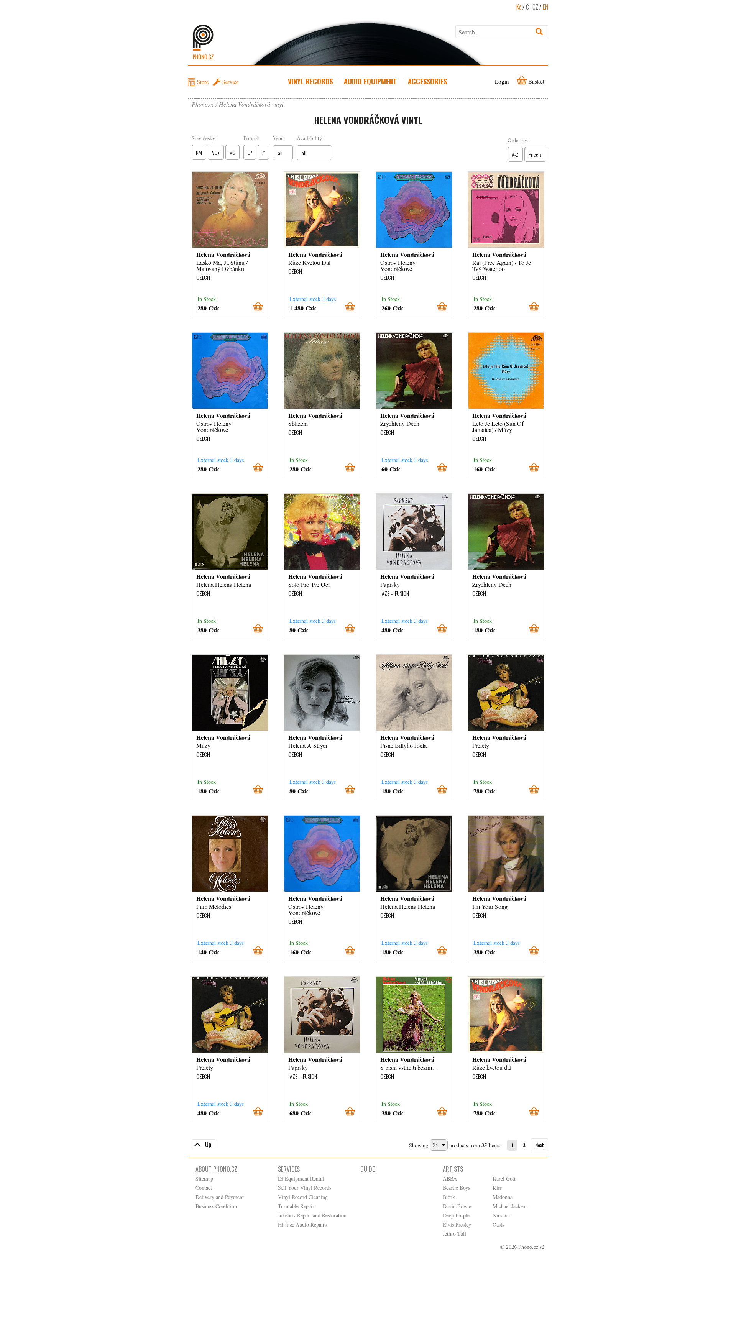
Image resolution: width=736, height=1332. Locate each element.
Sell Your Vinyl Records (304, 1187)
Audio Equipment (370, 81)
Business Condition (216, 1206)
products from (464, 1145)
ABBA (450, 1178)
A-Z (515, 154)
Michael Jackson (510, 1206)
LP (250, 152)
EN (545, 6)
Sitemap (204, 1178)
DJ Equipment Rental (301, 1178)
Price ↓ (535, 154)
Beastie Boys (456, 1187)
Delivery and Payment (220, 1197)
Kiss (497, 1187)
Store (203, 81)
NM (199, 152)
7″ (263, 152)
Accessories (427, 81)
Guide (367, 1169)
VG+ (216, 152)
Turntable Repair (296, 1206)
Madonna (503, 1197)
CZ (535, 6)
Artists (453, 1169)
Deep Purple (456, 1215)
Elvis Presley (457, 1224)
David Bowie (457, 1206)
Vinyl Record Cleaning (303, 1197)
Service (230, 81)
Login (502, 81)
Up (208, 1144)
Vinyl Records (310, 81)
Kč (518, 6)
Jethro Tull (454, 1233)
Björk (449, 1197)
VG (232, 152)
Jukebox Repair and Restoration (312, 1215)
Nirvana (501, 1215)
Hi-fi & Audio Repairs (302, 1224)
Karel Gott (504, 1178)
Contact (204, 1187)
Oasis (498, 1224)
